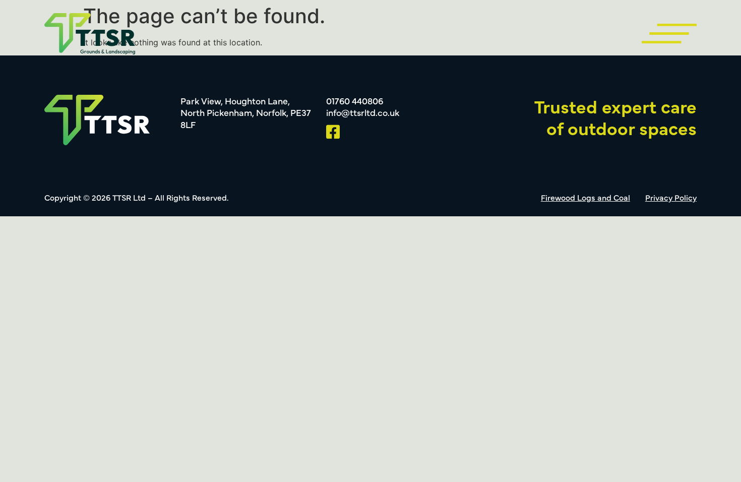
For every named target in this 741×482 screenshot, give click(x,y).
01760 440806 (354, 100)
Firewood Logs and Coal (585, 197)
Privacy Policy (671, 197)
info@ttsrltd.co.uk (362, 112)
